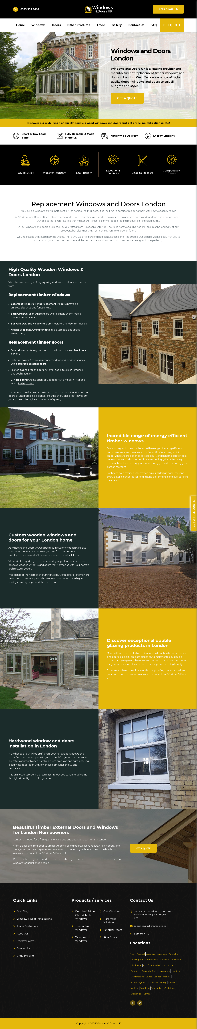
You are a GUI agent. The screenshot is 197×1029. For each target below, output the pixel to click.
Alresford (150, 953)
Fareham (135, 971)
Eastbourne (167, 965)
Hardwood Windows (110, 920)
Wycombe (156, 988)
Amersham (174, 953)
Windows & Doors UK (108, 1023)
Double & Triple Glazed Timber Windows (85, 915)
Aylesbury (162, 953)
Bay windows (35, 323)
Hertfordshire (137, 976)
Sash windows (37, 313)
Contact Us (23, 948)
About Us (22, 933)
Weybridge (169, 988)
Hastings (175, 971)
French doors (36, 369)
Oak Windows (112, 911)
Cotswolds (176, 959)
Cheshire (164, 959)
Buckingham (137, 959)
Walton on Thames (140, 993)
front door (80, 350)
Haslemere (164, 971)
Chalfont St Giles (151, 965)
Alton (132, 953)
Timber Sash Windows (82, 928)
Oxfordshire (152, 982)
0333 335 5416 (141, 934)
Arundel (141, 953)
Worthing (145, 988)
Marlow (167, 976)
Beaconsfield (151, 959)
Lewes (149, 976)
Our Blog (22, 911)
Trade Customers (27, 926)
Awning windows (40, 329)
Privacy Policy (25, 941)
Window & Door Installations (34, 918)
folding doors (26, 383)
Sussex (171, 982)
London (157, 976)
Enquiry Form (25, 955)
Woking (135, 988)
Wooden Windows (81, 939)
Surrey (163, 982)
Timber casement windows (51, 303)
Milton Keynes (138, 982)
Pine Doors (110, 937)
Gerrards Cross (149, 971)
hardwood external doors (31, 363)
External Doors (112, 929)
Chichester (136, 965)
